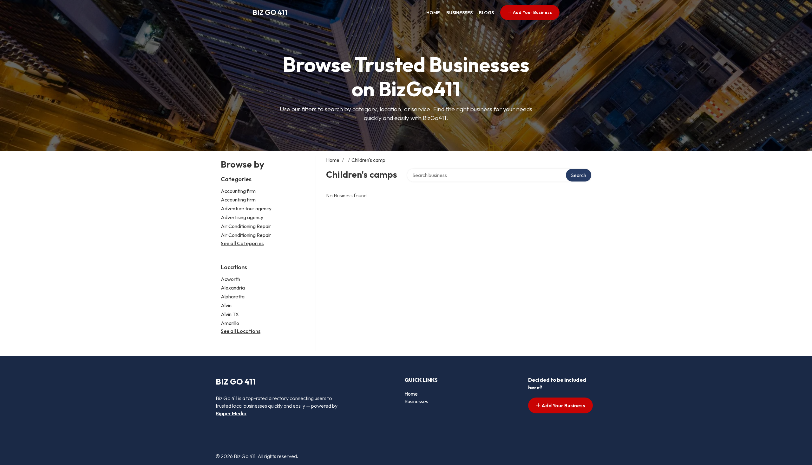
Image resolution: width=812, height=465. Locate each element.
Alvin (226, 305)
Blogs (486, 13)
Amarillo (230, 323)
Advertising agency (242, 217)
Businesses (459, 13)
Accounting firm (238, 191)
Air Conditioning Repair (246, 226)
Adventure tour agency (246, 208)
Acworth (230, 279)
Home (433, 13)
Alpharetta (233, 296)
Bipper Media (231, 413)
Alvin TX (230, 314)
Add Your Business (532, 12)
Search (578, 175)
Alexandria (233, 287)
